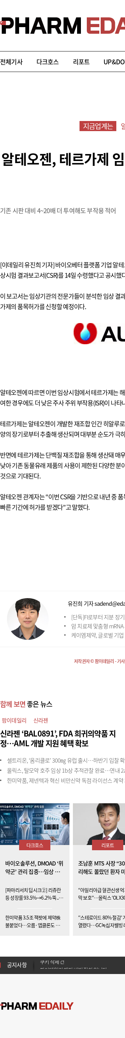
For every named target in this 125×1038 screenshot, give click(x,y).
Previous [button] (42, 960)
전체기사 (11, 61)
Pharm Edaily (37, 1006)
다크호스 (47, 61)
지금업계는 (98, 126)
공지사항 (17, 964)
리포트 (81, 61)
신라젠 (40, 720)
